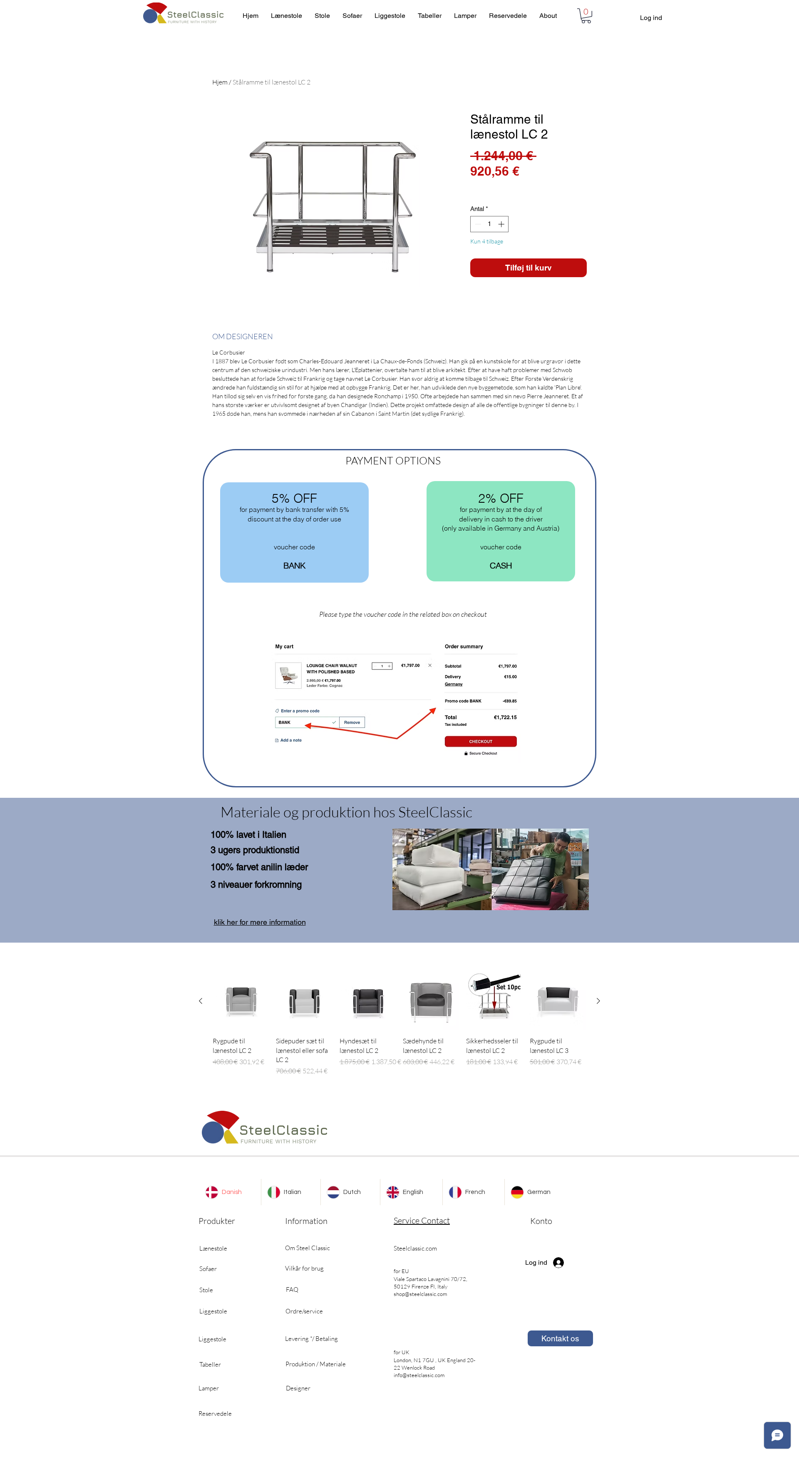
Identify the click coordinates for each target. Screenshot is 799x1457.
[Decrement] (477, 224)
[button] (586, 15)
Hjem (220, 82)
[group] (399, 1025)
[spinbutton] (489, 224)
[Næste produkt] (598, 1001)
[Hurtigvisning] (241, 1001)
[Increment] (502, 224)
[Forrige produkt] (201, 1001)
